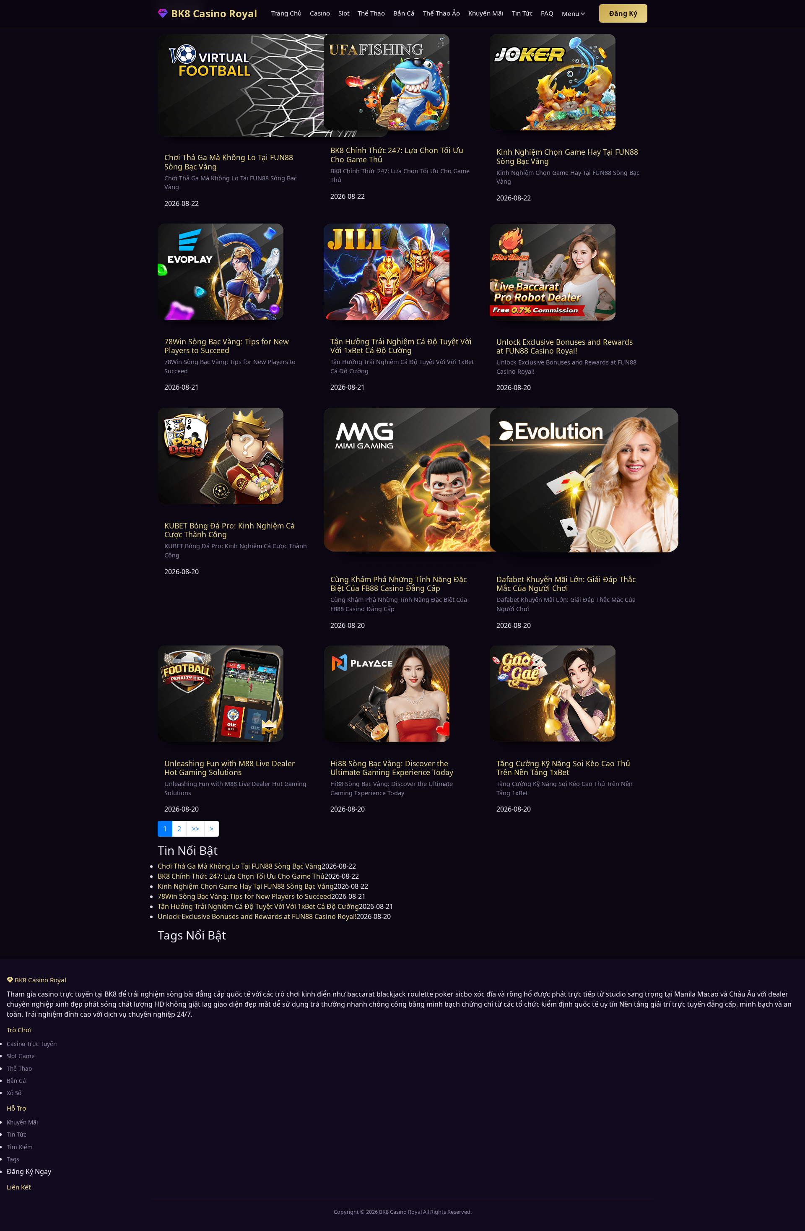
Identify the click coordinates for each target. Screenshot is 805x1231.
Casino (320, 13)
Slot (343, 13)
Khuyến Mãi (486, 13)
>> (195, 828)
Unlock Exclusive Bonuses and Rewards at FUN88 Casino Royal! (564, 346)
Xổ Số (14, 1093)
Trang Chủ (286, 13)
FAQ (547, 13)
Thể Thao (371, 13)
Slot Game (21, 1056)
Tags (13, 1159)
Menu (570, 13)
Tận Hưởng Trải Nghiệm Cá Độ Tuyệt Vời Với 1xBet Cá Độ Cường (401, 345)
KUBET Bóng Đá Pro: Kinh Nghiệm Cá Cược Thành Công (229, 530)
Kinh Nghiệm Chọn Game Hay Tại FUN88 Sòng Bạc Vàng (567, 156)
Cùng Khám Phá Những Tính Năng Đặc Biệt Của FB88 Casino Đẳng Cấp (398, 583)
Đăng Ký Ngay (29, 1171)
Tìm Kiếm (20, 1147)
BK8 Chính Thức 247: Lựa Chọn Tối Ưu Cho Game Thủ (396, 154)
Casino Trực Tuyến (32, 1044)
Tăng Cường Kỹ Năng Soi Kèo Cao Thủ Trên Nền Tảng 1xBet (563, 767)
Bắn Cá (404, 13)
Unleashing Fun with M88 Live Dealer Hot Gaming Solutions (229, 767)
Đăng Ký (623, 13)
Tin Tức (522, 13)
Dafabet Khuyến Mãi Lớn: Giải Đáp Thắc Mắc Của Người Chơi (566, 583)
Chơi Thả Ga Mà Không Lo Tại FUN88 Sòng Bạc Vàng (228, 161)
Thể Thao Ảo (441, 13)
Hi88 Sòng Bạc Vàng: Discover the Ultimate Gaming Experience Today (391, 767)
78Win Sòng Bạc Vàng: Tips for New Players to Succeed (226, 345)
